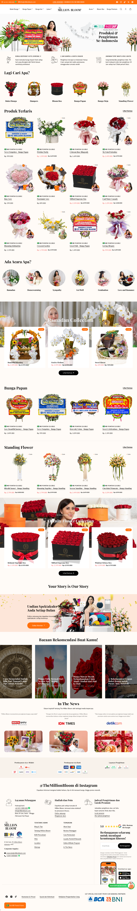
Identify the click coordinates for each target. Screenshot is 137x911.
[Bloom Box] (57, 89)
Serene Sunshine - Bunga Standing (83, 488)
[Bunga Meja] (103, 89)
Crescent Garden (43, 246)
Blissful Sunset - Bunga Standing (16, 488)
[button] (121, 9)
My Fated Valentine (110, 152)
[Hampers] (34, 89)
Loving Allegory (108, 246)
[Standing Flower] (126, 89)
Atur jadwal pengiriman (102, 816)
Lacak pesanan (99, 813)
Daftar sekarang (60, 813)
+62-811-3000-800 (9, 2)
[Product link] (19, 136)
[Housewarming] (34, 278)
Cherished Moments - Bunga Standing (117, 488)
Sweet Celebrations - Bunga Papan (116, 429)
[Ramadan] (11, 278)
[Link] (23, 741)
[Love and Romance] (126, 278)
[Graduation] (103, 278)
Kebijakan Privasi (111, 856)
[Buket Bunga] (11, 89)
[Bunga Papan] (80, 89)
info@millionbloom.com (28, 2)
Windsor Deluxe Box (103, 563)
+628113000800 (11, 856)
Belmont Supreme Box (17, 563)
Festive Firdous (57, 362)
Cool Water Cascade (110, 199)
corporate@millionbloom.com (15, 853)
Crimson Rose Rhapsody (79, 152)
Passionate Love (43, 199)
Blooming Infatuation (12, 246)
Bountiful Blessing (15, 362)
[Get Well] (80, 278)
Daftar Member (37, 625)
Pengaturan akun (60, 816)
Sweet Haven (100, 362)
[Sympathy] (57, 278)
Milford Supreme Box (78, 199)
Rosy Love (8, 199)
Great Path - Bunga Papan (80, 246)
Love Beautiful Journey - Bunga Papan (18, 429)
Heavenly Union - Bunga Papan (82, 429)
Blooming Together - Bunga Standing (51, 488)
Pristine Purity (42, 152)
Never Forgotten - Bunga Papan (16, 152)
